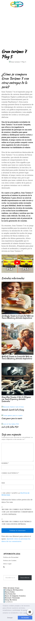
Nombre (5, 463)
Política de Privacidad (10, 557)
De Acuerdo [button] (25, 617)
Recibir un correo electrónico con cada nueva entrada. (17, 522)
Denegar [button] (10, 617)
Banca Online (9, 592)
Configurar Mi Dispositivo (14, 590)
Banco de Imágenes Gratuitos (15, 596)
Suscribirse (24, 577)
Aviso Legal (7, 564)
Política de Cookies (9, 560)
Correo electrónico (10, 473)
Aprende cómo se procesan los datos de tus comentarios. (15, 540)
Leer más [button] (26, 613)
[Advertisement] (17, 27)
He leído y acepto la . (15, 494)
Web (3, 483)
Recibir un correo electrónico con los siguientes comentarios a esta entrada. (17, 512)
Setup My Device (11, 600)
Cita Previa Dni (10, 594)
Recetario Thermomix (12, 598)
